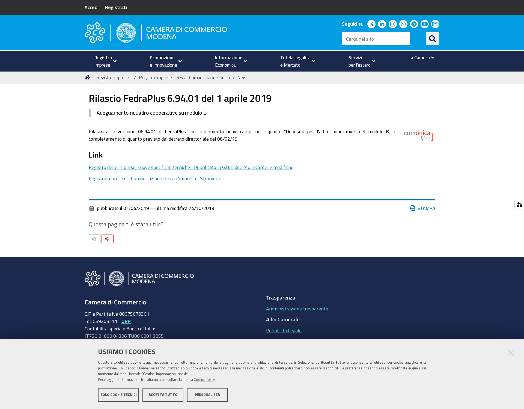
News (243, 77)
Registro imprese (112, 77)
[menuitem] (103, 61)
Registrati (116, 7)
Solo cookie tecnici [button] (118, 394)
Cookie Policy (204, 379)
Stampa (426, 208)
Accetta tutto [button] (163, 394)
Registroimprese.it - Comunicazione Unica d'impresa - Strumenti (155, 178)
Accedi (92, 7)
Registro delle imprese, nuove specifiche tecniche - (191, 167)
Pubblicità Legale (284, 330)
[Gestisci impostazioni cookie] (519, 204)
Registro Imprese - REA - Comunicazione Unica (184, 77)
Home (88, 77)
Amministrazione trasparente (297, 308)
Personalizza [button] (207, 394)
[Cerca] (432, 39)
